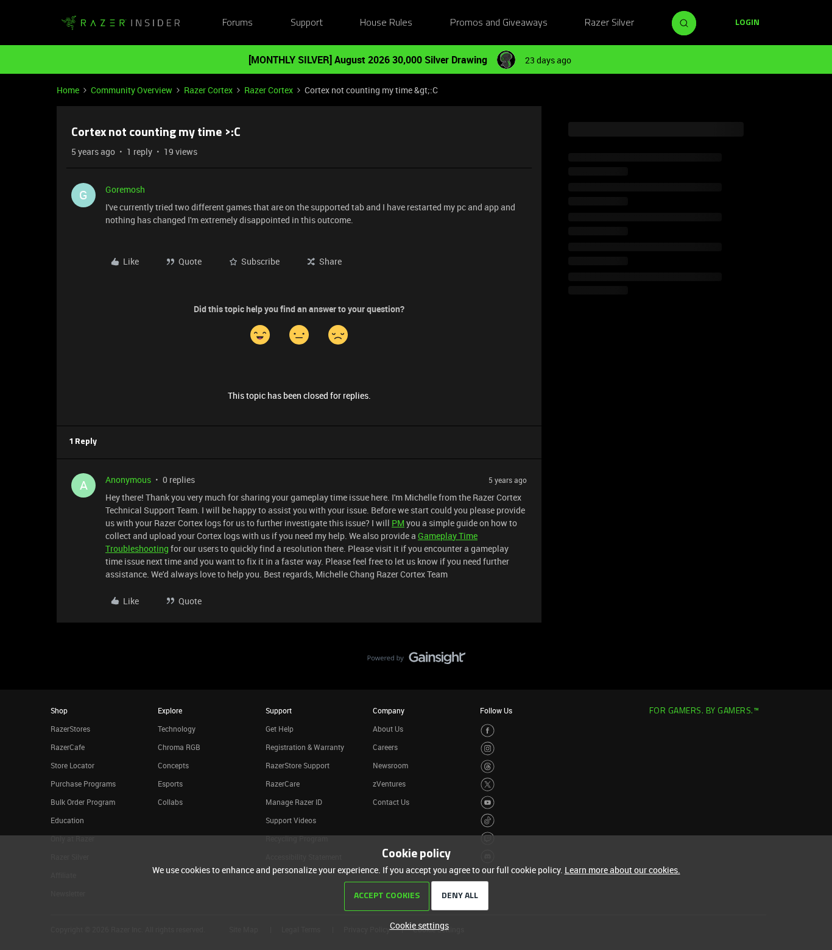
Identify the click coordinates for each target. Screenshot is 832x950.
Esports (170, 783)
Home (68, 90)
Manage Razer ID (294, 802)
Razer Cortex (208, 90)
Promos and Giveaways (499, 23)
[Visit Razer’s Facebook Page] (487, 730)
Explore (170, 710)
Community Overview (131, 90)
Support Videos (291, 820)
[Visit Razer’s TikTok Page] (487, 820)
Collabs (170, 802)
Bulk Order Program (83, 802)
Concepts (173, 765)
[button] (747, 23)
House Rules (386, 23)
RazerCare (283, 783)
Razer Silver (609, 23)
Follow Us (496, 710)
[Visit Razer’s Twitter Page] (487, 784)
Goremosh (125, 189)
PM (398, 523)
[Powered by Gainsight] (416, 661)
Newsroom (390, 765)
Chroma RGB (179, 747)
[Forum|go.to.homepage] (121, 23)
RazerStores (70, 729)
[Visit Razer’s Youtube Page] (487, 802)
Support (307, 23)
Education (67, 820)
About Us (388, 729)
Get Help (280, 729)
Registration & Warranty (305, 747)
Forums (237, 23)
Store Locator (72, 765)
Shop (59, 710)
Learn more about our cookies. (622, 870)
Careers (385, 747)
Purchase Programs (83, 783)
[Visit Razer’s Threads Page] (487, 766)
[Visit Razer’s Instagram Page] (487, 748)
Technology (177, 729)
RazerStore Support (298, 765)
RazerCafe (68, 747)
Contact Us (391, 802)
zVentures (389, 783)
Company (388, 710)
